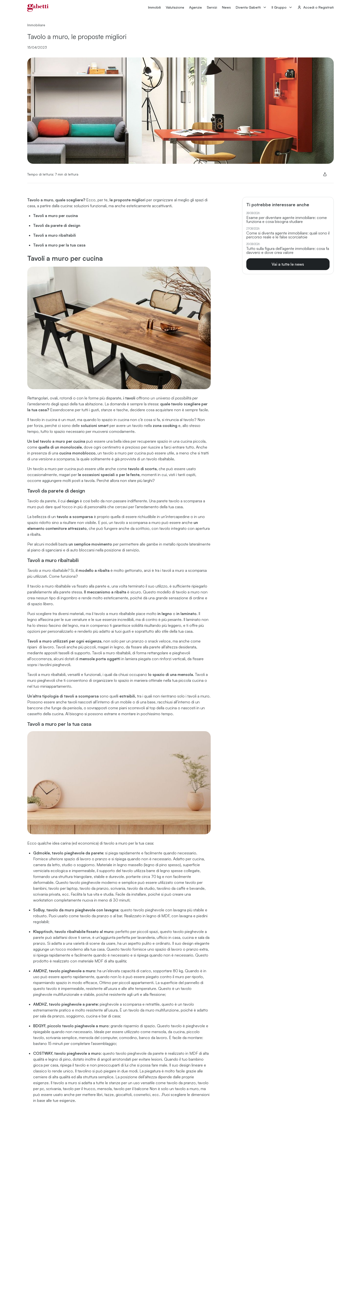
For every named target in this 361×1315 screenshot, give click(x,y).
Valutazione (175, 7)
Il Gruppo (279, 7)
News (226, 7)
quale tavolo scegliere (180, 403)
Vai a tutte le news (288, 264)
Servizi (212, 7)
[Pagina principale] (38, 8)
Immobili (154, 7)
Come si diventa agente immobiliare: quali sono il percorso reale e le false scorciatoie (288, 235)
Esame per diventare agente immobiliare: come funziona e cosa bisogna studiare (286, 219)
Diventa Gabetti (248, 7)
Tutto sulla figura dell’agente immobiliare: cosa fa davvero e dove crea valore (287, 250)
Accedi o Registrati (318, 7)
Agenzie (195, 7)
